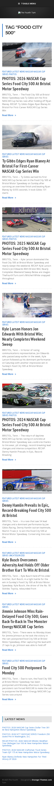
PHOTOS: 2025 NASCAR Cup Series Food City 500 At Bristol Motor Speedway (26, 248)
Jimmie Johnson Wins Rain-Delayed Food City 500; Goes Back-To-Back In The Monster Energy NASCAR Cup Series (25, 618)
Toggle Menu (28, 3)
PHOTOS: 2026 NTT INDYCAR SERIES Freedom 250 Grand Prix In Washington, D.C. (26, 735)
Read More (7, 115)
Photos (13, 74)
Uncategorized (17, 555)
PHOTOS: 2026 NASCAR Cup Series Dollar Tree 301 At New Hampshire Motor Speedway (26, 728)
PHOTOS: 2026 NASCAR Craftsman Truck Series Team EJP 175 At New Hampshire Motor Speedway (25, 751)
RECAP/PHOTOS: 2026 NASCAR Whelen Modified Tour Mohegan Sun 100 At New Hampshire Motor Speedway (25, 743)
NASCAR (29, 71)
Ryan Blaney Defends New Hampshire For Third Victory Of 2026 (24, 757)
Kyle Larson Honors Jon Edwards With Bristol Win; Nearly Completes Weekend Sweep (23, 336)
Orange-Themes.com (42, 780)
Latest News (18, 71)
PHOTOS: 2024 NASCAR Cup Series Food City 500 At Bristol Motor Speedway (26, 425)
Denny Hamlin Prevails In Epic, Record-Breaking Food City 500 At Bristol (26, 510)
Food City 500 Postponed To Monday (24, 670)
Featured (7, 71)
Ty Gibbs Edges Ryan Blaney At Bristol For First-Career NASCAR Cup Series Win (26, 166)
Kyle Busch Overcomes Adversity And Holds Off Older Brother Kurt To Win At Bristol (25, 565)
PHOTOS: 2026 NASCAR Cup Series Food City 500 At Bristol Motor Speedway (26, 84)
